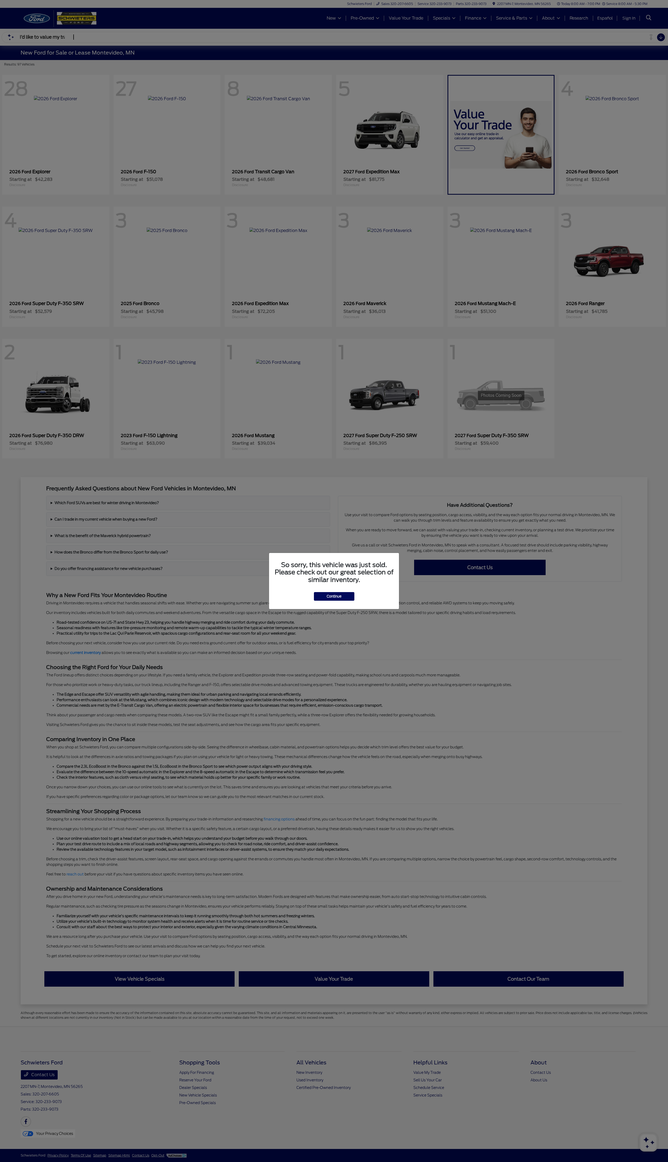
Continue (334, 596)
